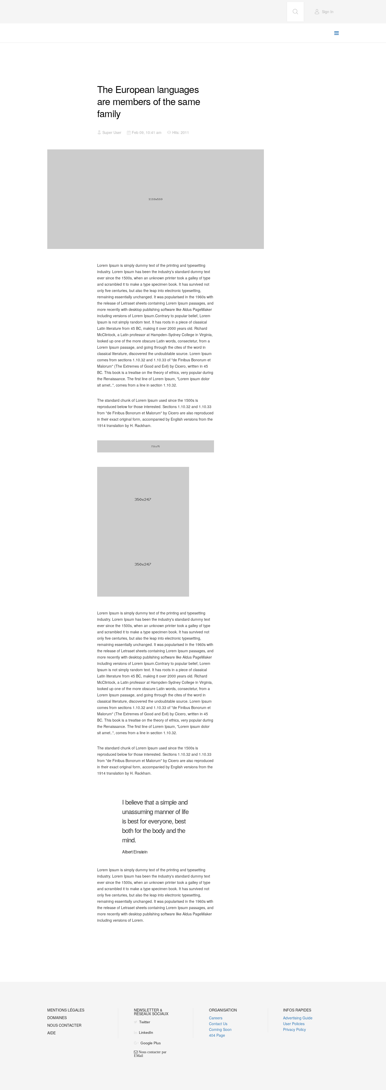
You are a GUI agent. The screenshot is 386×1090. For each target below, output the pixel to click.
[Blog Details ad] (155, 446)
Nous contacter (64, 1025)
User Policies (294, 1023)
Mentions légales (65, 1010)
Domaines (57, 1018)
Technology (110, 77)
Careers (215, 1017)
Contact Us (218, 1023)
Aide (51, 1033)
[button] (323, 11)
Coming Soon (220, 1029)
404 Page (217, 1035)
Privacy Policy (294, 1029)
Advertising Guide (297, 1017)
